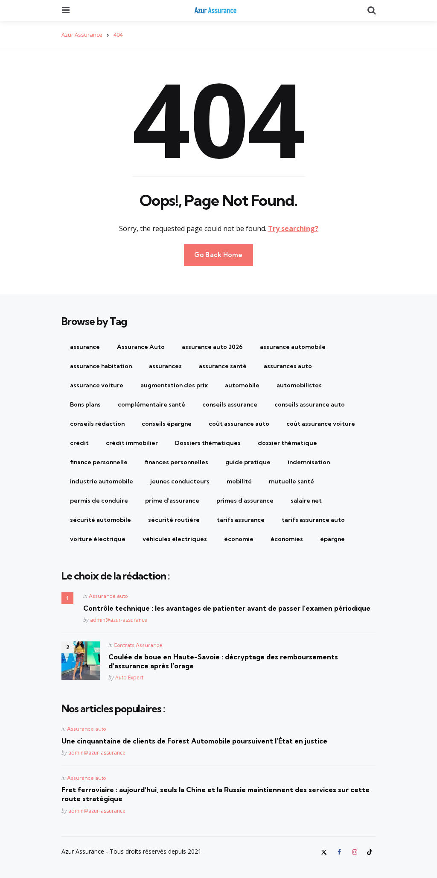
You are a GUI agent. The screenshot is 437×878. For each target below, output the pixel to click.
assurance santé (223, 366)
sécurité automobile (100, 520)
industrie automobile (101, 481)
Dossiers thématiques (208, 443)
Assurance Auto (141, 347)
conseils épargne (167, 423)
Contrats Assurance (138, 645)
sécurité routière (174, 520)
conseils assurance (229, 404)
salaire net (306, 500)
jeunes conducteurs (180, 481)
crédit (79, 443)
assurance (85, 347)
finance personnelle (99, 462)
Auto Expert (129, 677)
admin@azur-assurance (118, 619)
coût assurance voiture (320, 423)
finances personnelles (176, 462)
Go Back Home (218, 255)
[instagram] (355, 852)
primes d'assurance (245, 500)
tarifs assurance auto (313, 520)
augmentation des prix (174, 385)
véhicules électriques (175, 539)
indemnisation (309, 462)
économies (287, 539)
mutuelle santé (291, 481)
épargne (332, 539)
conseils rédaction (97, 423)
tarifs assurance (241, 520)
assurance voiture (96, 385)
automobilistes (299, 385)
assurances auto (288, 366)
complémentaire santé (151, 404)
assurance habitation (101, 366)
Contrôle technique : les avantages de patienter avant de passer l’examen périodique (226, 608)
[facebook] (339, 852)
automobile (242, 385)
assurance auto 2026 (212, 347)
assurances (165, 366)
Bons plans (85, 404)
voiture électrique (97, 539)
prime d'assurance (172, 500)
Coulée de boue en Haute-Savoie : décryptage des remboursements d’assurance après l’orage (223, 661)
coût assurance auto (239, 423)
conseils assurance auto (309, 404)
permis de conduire (99, 500)
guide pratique (248, 462)
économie (238, 539)
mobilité (239, 481)
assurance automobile (293, 347)
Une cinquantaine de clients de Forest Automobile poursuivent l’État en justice (194, 741)
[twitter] (325, 852)
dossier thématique (287, 443)
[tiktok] (370, 852)
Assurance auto (108, 596)
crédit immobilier (132, 443)
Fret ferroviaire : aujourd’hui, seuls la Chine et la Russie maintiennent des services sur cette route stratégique (215, 794)
